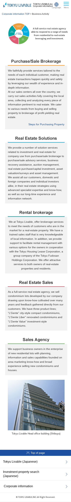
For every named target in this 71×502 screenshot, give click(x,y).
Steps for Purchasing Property (46, 124)
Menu (66, 7)
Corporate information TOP (16, 14)
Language (56, 7)
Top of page (38, 452)
